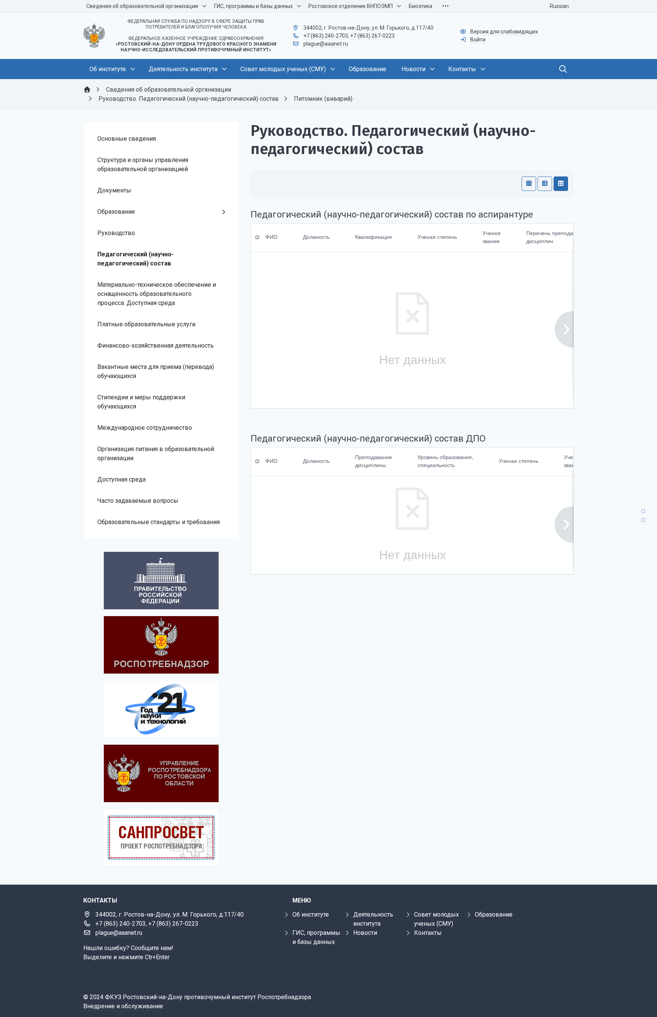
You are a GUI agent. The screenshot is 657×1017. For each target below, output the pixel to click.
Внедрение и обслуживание (123, 1006)
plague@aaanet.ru (325, 44)
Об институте (310, 914)
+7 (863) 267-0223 (372, 36)
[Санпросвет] (161, 837)
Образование (494, 914)
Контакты (428, 932)
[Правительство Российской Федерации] (161, 580)
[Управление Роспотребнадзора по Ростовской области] (161, 773)
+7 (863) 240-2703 (325, 36)
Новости (365, 932)
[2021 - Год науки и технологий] (161, 709)
